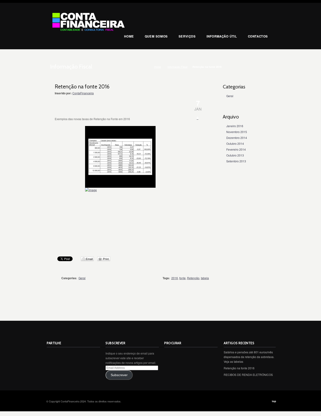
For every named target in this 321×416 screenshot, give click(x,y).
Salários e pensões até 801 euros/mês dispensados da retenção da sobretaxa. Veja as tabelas (249, 356)
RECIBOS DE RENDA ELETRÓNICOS (248, 375)
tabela (205, 278)
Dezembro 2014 (236, 138)
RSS (50, 353)
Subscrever (119, 375)
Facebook (71, 353)
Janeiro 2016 (234, 126)
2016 (174, 278)
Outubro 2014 (235, 143)
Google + (81, 353)
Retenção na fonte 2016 (239, 368)
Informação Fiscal (177, 67)
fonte (182, 278)
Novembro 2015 (236, 132)
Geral (82, 278)
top (274, 401)
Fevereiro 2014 (236, 149)
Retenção (193, 278)
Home (157, 67)
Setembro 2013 (236, 161)
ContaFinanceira (83, 93)
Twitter (61, 353)
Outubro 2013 (235, 155)
